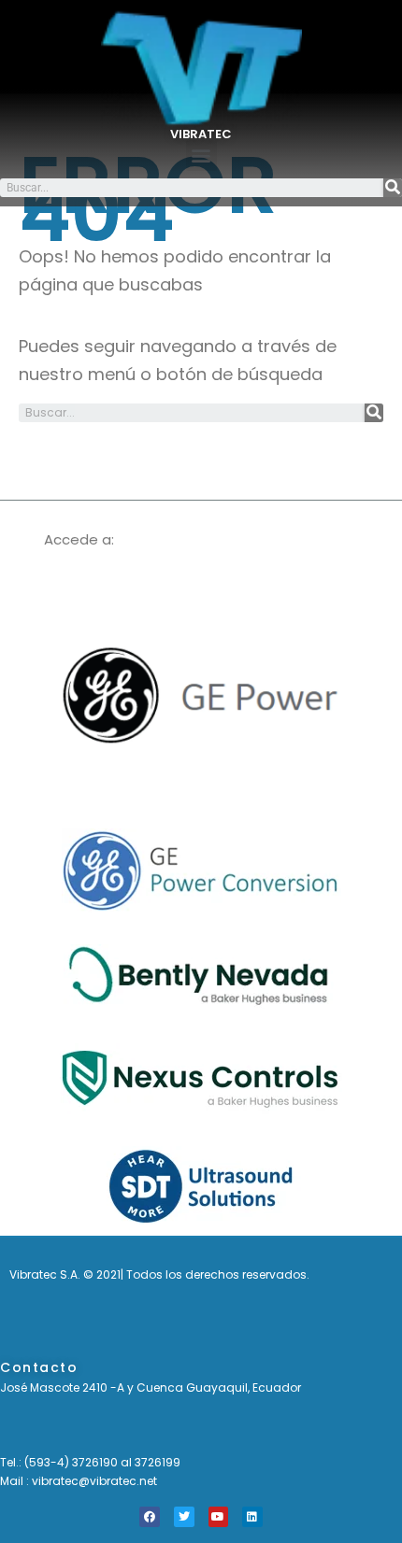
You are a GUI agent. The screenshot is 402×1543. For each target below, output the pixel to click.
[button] (201, 155)
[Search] (392, 187)
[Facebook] (149, 1517)
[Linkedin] (252, 1517)
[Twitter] (184, 1517)
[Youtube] (218, 1517)
